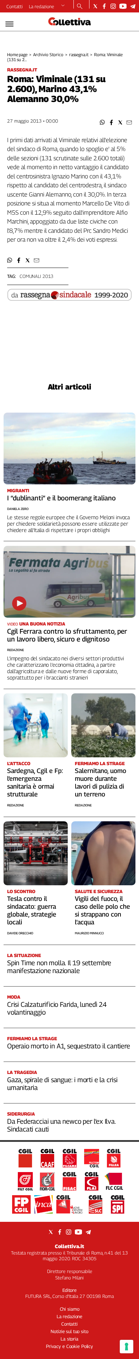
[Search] (79, 7)
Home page (17, 54)
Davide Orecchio (20, 933)
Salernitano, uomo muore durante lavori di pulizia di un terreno (100, 782)
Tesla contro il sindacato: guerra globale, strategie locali (31, 910)
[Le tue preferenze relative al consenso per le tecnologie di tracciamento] (126, 1346)
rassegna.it (79, 54)
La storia (69, 1339)
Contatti (14, 6)
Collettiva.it (69, 1246)
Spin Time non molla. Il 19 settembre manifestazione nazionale (59, 966)
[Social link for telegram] (132, 6)
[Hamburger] (9, 24)
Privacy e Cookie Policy (69, 1346)
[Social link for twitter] (95, 6)
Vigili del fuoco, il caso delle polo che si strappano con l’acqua (102, 910)
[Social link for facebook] (104, 6)
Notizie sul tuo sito (69, 1331)
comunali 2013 (36, 276)
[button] (102, 122)
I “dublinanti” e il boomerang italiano (61, 498)
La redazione (41, 6)
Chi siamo (69, 1309)
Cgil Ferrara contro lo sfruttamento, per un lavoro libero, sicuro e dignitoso (67, 635)
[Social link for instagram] (113, 6)
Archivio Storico (48, 54)
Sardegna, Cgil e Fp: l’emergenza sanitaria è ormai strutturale (35, 782)
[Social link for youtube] (123, 6)
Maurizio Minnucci (89, 933)
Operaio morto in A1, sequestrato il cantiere (68, 1046)
